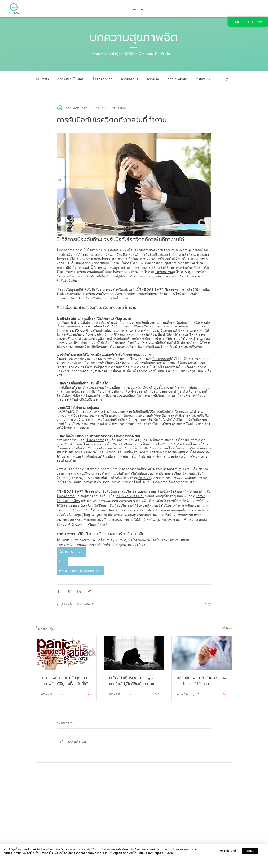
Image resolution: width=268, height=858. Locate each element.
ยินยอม (249, 851)
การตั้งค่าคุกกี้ (227, 851)
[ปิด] (262, 851)
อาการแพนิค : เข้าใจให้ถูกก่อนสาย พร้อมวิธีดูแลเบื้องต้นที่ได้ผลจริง (64, 681)
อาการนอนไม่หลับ (70, 79)
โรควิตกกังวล (102, 79)
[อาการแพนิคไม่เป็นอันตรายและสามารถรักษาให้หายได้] (66, 653)
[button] (227, 79)
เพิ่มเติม (200, 79)
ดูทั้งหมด (227, 627)
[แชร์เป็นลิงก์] (89, 591)
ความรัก (153, 79)
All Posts (42, 79)
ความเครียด (129, 79)
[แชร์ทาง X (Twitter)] (69, 591)
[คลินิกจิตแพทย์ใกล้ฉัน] (202, 653)
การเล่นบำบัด (177, 79)
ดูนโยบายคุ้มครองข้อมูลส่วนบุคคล (151, 853)
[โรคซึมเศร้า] (134, 653)
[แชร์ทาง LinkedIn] (79, 591)
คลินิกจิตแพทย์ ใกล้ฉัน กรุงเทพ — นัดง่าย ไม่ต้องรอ (202, 681)
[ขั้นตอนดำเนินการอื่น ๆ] (208, 107)
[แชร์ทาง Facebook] (59, 591)
